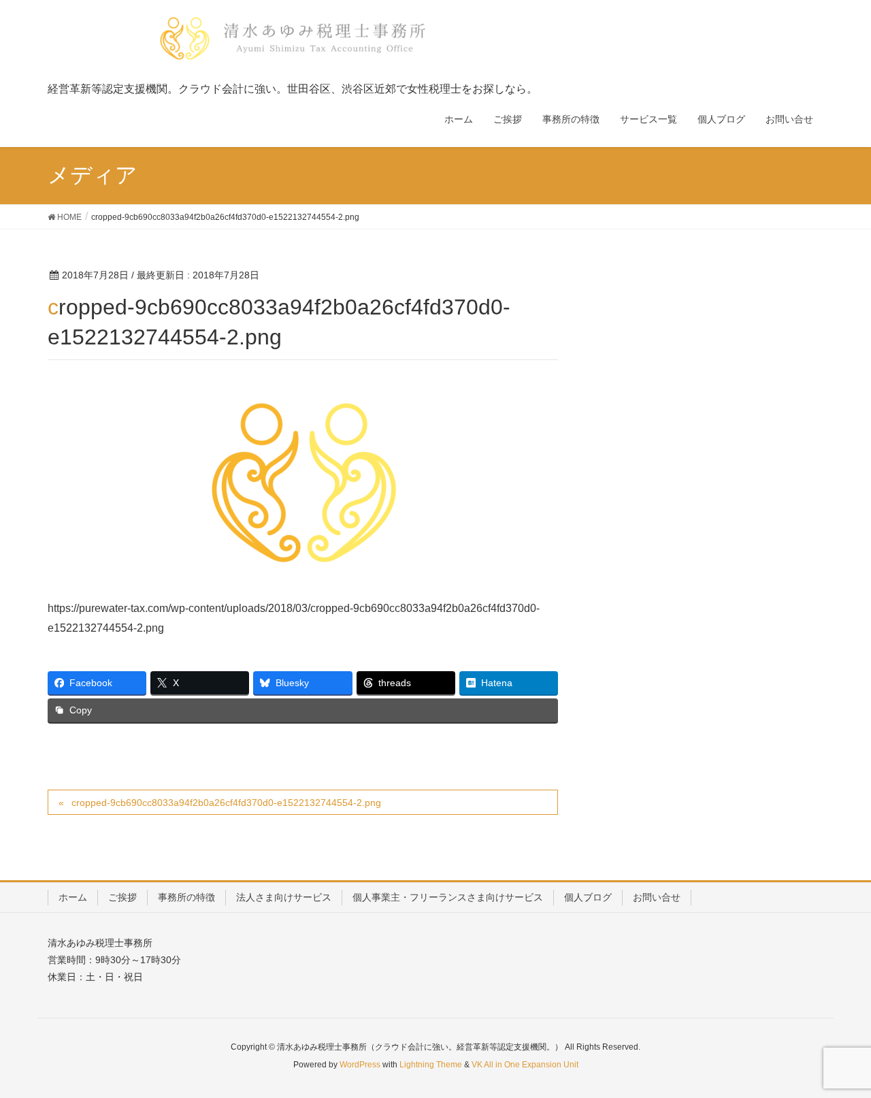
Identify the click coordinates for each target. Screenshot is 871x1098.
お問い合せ (656, 897)
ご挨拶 (122, 897)
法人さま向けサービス (283, 897)
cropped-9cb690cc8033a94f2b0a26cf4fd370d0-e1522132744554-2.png (226, 802)
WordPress (360, 1064)
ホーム (73, 897)
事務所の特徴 (186, 897)
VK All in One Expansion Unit (525, 1064)
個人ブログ (588, 897)
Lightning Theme (430, 1064)
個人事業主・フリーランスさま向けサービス (447, 897)
